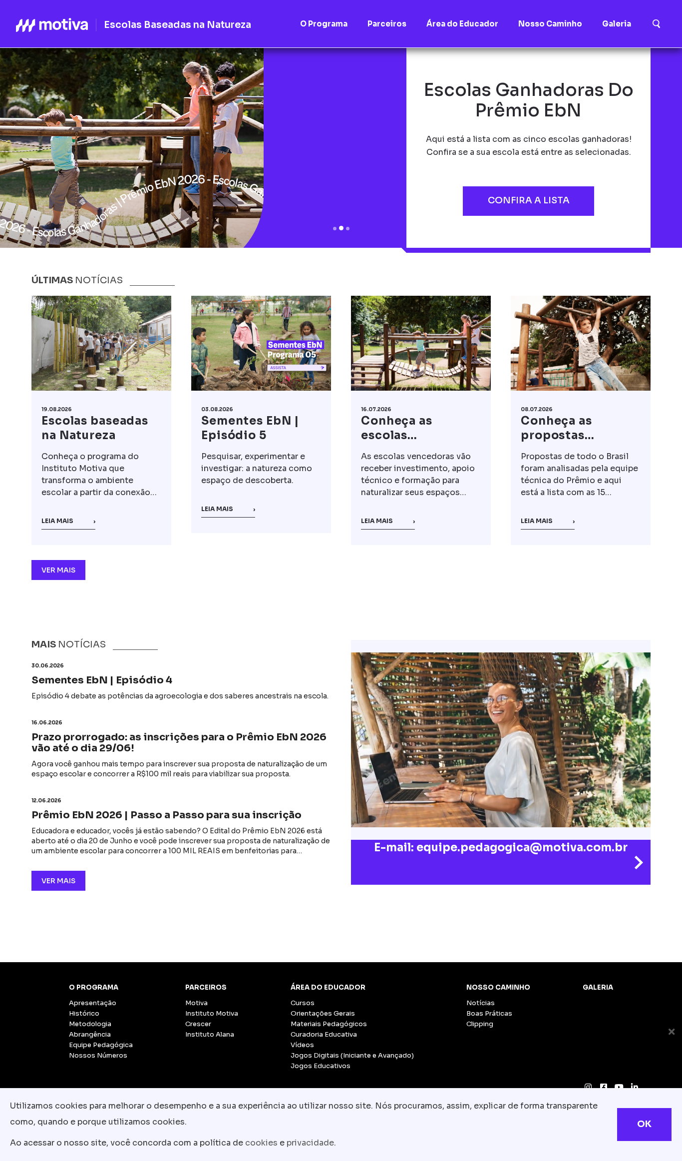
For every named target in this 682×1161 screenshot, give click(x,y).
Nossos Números (98, 1055)
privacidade (310, 1143)
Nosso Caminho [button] (550, 23)
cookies (261, 1143)
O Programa (93, 987)
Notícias (480, 1003)
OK (644, 1124)
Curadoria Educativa (324, 1034)
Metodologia (90, 1024)
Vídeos (302, 1045)
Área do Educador (328, 987)
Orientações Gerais (323, 1013)
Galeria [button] (616, 23)
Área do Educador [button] (462, 23)
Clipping (479, 1024)
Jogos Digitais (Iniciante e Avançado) (352, 1055)
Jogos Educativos (320, 1066)
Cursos (303, 1003)
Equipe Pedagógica (101, 1045)
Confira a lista (529, 200)
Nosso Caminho (498, 987)
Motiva (196, 1003)
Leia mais (68, 521)
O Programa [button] (323, 23)
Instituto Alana (209, 1034)
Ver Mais (58, 570)
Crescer (198, 1024)
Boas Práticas (489, 1013)
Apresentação (92, 1003)
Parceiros (206, 987)
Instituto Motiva (211, 1013)
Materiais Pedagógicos (329, 1024)
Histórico (84, 1013)
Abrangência (90, 1034)
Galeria (598, 987)
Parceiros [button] (386, 23)
